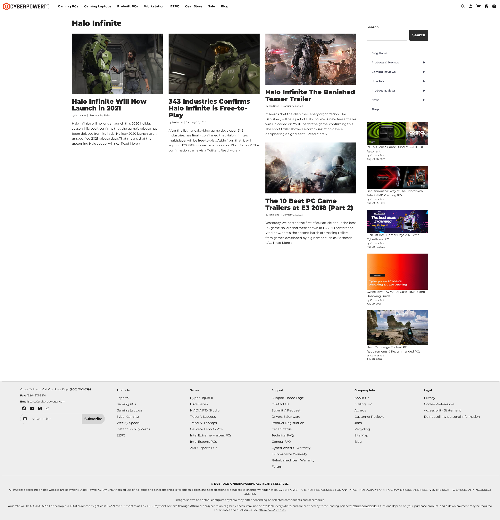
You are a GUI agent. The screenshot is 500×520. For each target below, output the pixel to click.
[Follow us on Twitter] (40, 409)
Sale (211, 6)
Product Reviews (398, 90)
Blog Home (379, 53)
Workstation (154, 6)
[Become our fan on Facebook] (24, 409)
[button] (463, 6)
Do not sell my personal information (452, 416)
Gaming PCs (68, 6)
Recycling (362, 429)
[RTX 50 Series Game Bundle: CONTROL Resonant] (397, 133)
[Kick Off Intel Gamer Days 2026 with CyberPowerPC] (397, 221)
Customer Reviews (369, 416)
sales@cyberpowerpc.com (47, 401)
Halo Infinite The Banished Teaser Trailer (310, 95)
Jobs (358, 423)
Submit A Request (286, 410)
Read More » (130, 143)
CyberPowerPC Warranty (291, 448)
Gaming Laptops (97, 6)
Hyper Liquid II (201, 398)
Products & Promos (398, 62)
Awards (360, 410)
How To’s (398, 81)
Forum (277, 466)
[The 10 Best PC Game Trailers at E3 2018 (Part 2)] (310, 167)
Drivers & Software (286, 416)
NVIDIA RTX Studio (205, 410)
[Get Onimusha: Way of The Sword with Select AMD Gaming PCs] (397, 177)
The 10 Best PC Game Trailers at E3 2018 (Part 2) (309, 204)
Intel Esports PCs (203, 441)
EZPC (174, 6)
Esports (123, 398)
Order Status (282, 429)
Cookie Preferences (439, 404)
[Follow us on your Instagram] (47, 409)
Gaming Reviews (398, 71)
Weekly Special (128, 423)
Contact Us (280, 404)
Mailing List (363, 404)
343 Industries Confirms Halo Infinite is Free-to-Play (209, 108)
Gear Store (193, 6)
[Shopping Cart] (478, 6)
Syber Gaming (128, 416)
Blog (224, 6)
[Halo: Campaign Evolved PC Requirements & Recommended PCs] (397, 327)
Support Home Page (288, 398)
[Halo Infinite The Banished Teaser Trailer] (310, 59)
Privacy (429, 398)
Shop (375, 109)
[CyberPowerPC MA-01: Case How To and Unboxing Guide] (397, 271)
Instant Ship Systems (133, 429)
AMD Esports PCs (203, 448)
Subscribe (93, 419)
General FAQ (281, 441)
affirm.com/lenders (366, 506)
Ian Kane (80, 115)
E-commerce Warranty (289, 454)
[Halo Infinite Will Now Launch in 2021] (117, 64)
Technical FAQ (283, 435)
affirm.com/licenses (272, 510)
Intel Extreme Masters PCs (211, 435)
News (398, 100)
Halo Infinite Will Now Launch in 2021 (109, 105)
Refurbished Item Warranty (293, 460)
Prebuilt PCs (127, 6)
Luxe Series (199, 404)
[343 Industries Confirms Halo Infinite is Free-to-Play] (214, 64)
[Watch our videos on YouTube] (32, 409)
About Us (361, 398)
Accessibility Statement (442, 410)
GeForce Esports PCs (206, 429)
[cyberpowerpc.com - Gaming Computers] (26, 6)
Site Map (361, 435)
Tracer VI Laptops (203, 423)
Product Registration (288, 423)
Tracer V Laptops (203, 416)
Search (373, 27)
